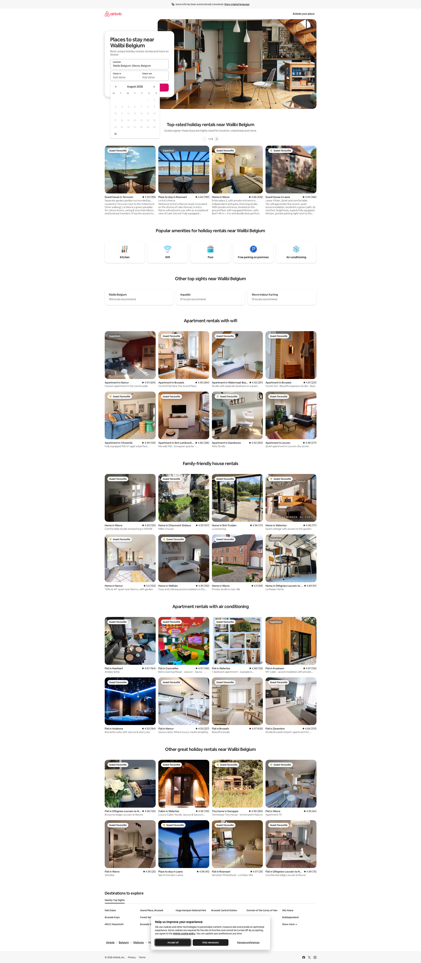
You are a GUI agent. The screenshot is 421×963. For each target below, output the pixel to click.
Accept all (172, 942)
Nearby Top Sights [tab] (115, 900)
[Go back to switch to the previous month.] (116, 87)
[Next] (216, 139)
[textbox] (125, 77)
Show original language (236, 4)
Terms (142, 957)
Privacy (132, 957)
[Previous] (204, 139)
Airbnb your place (303, 14)
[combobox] (139, 66)
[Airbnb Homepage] (113, 14)
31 (115, 133)
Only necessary (210, 942)
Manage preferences (248, 942)
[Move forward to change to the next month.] (154, 87)
